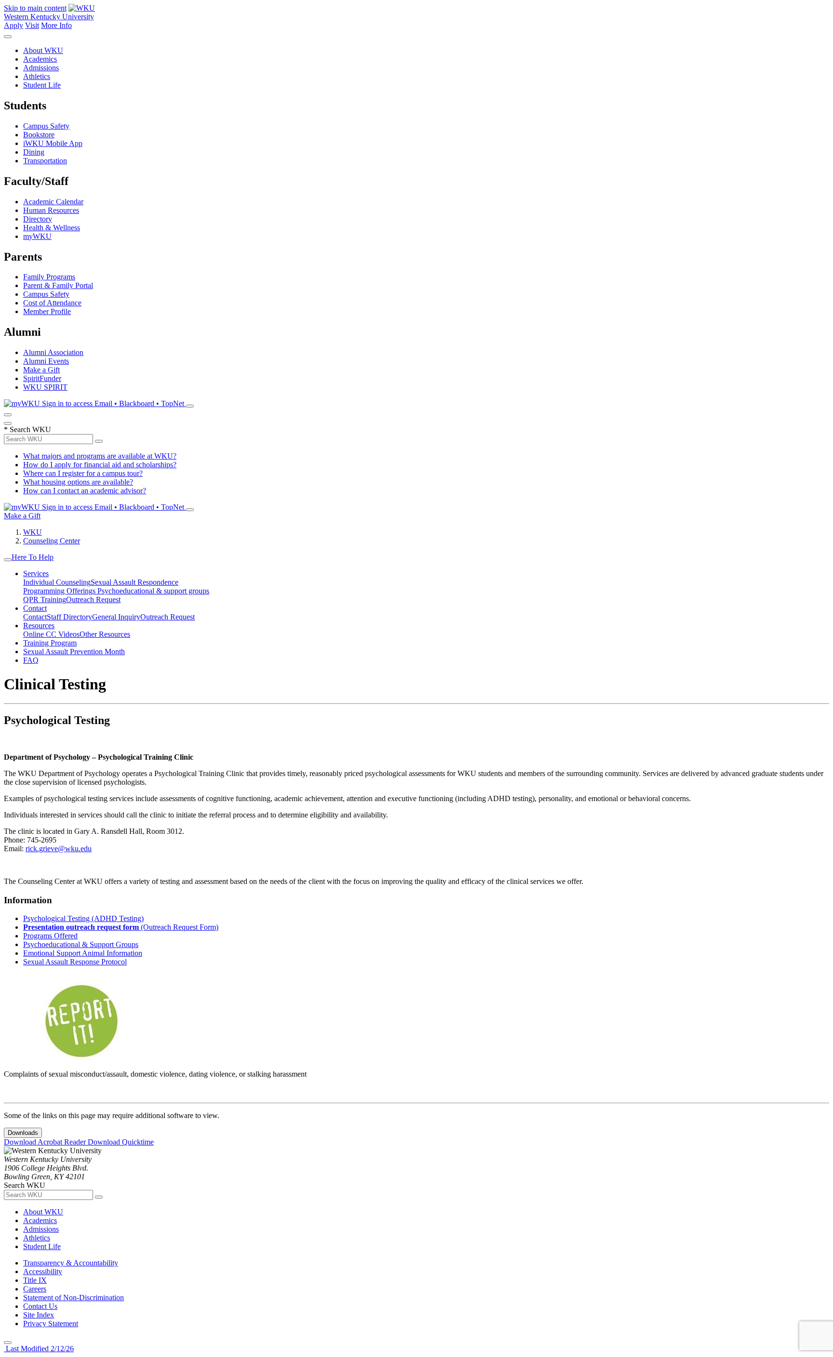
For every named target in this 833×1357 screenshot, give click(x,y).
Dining (33, 152)
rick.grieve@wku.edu (59, 848)
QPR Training (44, 599)
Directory (37, 219)
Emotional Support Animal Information (82, 953)
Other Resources (105, 634)
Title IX (35, 1280)
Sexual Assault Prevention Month (74, 651)
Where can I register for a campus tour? (83, 473)
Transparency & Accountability (70, 1263)
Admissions (41, 68)
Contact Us (40, 1306)
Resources (38, 625)
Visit (32, 25)
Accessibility (42, 1271)
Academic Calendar (53, 202)
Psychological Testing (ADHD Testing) (83, 918)
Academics (40, 59)
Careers (34, 1289)
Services (36, 573)
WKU (32, 532)
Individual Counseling (57, 582)
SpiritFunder (42, 378)
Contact (35, 608)
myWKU (37, 236)
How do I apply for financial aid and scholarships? (99, 465)
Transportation (45, 161)
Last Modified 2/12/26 (39, 1348)
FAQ (31, 660)
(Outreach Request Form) (120, 927)
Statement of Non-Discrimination (73, 1297)
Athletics (36, 76)
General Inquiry (116, 617)
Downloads (23, 1132)
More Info (56, 25)
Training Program (50, 643)
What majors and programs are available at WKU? (99, 456)
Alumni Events (46, 361)
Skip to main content (35, 8)
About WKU (43, 50)
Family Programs (49, 277)
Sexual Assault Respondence (134, 582)
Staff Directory (69, 617)
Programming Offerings (60, 591)
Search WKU (27, 429)
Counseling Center (51, 541)
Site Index (38, 1315)
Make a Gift (41, 370)
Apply (13, 25)
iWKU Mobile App (52, 143)
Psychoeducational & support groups (153, 591)
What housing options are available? (78, 482)
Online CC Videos (51, 634)
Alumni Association (53, 352)
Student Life (42, 85)
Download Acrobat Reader (46, 1142)
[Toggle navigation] (8, 559)
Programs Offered (50, 936)
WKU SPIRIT (45, 387)
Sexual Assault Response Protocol (75, 962)
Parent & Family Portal (58, 285)
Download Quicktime (121, 1142)
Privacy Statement (50, 1323)
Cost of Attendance (52, 303)
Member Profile (47, 311)
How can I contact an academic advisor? (84, 491)
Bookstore (38, 135)
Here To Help (33, 557)
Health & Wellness (51, 228)
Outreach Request (93, 599)
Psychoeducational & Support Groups (80, 944)
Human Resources (51, 210)
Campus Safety (46, 126)
